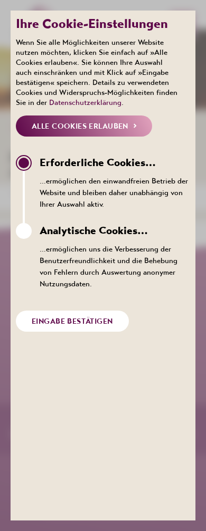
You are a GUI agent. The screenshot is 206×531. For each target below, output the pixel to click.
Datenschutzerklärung (85, 102)
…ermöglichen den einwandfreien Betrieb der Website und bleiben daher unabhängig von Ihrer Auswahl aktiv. (114, 182)
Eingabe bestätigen (72, 321)
